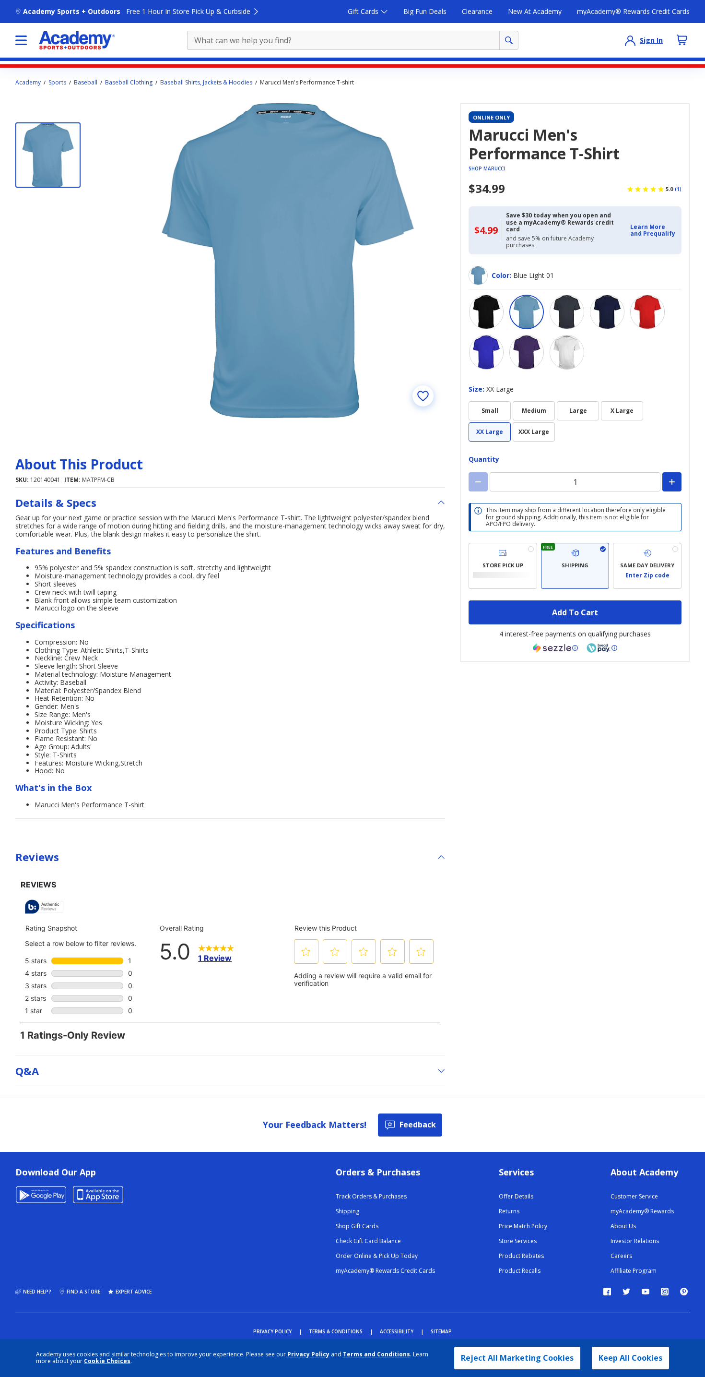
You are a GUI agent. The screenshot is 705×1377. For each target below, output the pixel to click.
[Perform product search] (508, 40)
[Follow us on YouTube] (645, 1291)
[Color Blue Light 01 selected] (526, 312)
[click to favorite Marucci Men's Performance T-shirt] (423, 396)
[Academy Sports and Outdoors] (77, 40)
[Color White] (567, 352)
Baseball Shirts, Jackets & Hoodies (206, 82)
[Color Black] (486, 312)
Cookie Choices (107, 1361)
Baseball (85, 82)
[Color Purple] (526, 352)
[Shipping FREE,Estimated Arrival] (575, 565)
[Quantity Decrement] (478, 481)
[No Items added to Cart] (682, 40)
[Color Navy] (607, 312)
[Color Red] (647, 312)
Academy (28, 82)
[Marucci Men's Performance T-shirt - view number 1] (48, 155)
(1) (678, 189)
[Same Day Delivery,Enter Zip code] (647, 565)
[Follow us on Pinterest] (684, 1291)
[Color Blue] (486, 352)
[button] (653, 231)
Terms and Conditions (376, 1354)
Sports (57, 82)
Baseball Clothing (129, 82)
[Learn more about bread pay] (602, 648)
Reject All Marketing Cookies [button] (517, 1358)
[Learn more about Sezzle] (555, 648)
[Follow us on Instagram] (664, 1291)
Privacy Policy (308, 1354)
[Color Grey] (567, 312)
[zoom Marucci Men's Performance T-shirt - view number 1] (287, 260)
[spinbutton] (575, 481)
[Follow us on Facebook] (607, 1291)
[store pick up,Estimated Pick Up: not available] (503, 565)
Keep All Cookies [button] (630, 1358)
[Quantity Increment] (672, 481)
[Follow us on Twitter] (626, 1291)
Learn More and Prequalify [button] (652, 230)
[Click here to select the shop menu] (21, 40)
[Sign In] (630, 40)
